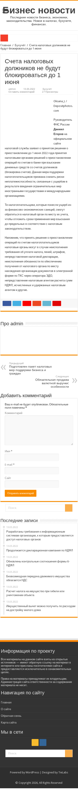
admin (12, 89)
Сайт (8, 478)
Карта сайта (8, 722)
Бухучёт (20, 45)
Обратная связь (11, 715)
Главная (5, 45)
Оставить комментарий (21, 91)
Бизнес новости (39, 10)
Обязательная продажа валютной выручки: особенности (52, 381)
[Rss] (35, 742)
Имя (8, 451)
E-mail (10, 464)
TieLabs (63, 772)
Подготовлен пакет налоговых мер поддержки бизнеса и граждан (30, 368)
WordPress (32, 772)
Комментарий (13, 413)
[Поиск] (68, 508)
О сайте (6, 709)
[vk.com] (42, 742)
